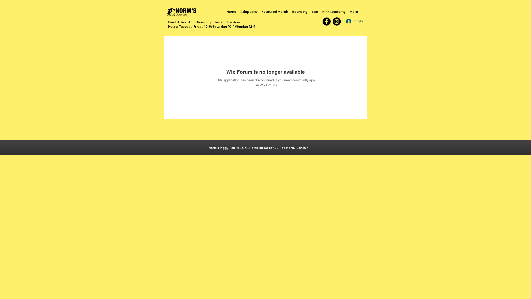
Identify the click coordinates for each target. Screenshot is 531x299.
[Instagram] (337, 21)
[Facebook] (327, 21)
